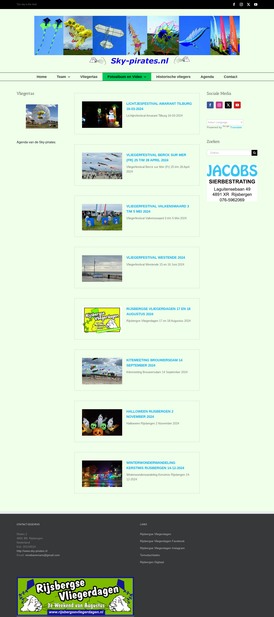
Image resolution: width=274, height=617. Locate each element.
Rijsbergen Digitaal (152, 562)
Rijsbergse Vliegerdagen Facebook (162, 541)
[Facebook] (210, 105)
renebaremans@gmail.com (42, 555)
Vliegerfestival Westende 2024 (155, 258)
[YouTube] (237, 105)
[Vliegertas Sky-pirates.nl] (42, 116)
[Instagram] (219, 105)
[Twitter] (228, 105)
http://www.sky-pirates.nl (32, 550)
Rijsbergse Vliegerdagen (155, 534)
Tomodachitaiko (150, 555)
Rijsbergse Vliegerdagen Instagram (162, 548)
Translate (236, 127)
